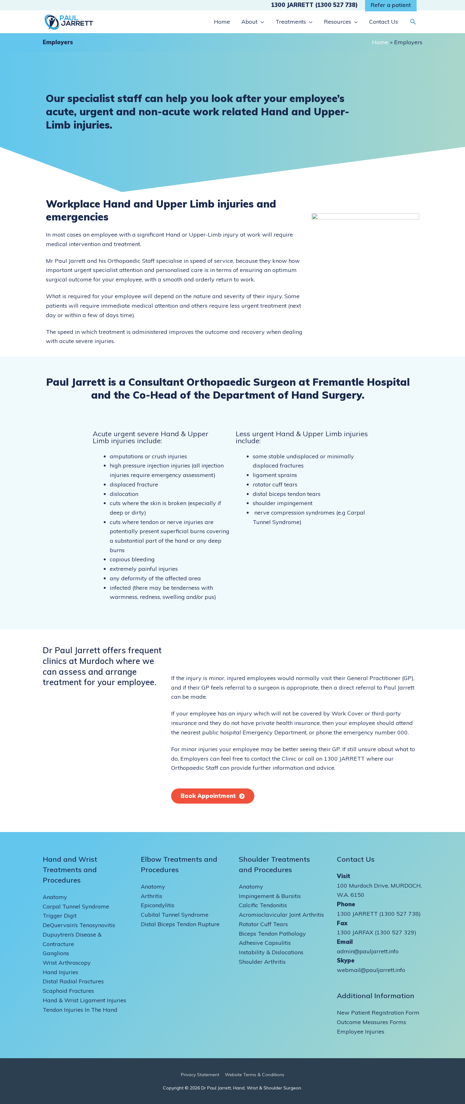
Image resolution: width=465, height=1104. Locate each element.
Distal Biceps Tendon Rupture (180, 924)
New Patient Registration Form (378, 1012)
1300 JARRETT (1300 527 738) (314, 5)
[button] (413, 21)
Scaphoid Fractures (68, 990)
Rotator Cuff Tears (263, 924)
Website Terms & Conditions (254, 1074)
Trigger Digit (60, 915)
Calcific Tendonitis (263, 905)
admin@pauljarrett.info (368, 951)
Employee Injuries (360, 1031)
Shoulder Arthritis (262, 961)
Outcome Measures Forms (371, 1022)
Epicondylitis (157, 905)
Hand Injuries (60, 972)
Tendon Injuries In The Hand (80, 1009)
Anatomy (55, 897)
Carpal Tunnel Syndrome (76, 906)
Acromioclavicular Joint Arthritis (281, 914)
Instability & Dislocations (271, 952)
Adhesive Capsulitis (265, 942)
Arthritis (151, 896)
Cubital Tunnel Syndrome (174, 914)
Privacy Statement (200, 1074)
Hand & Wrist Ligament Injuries (84, 1000)
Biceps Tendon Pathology (272, 933)
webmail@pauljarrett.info (371, 970)
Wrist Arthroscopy (67, 962)
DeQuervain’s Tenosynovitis (79, 925)
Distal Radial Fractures (73, 981)
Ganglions (56, 953)
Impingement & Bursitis (270, 896)
